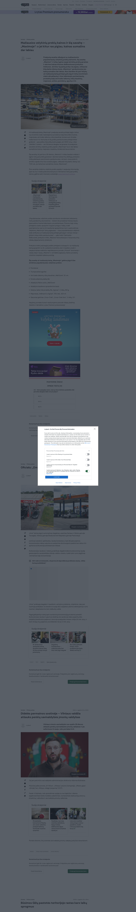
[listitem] (68, 451)
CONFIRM (57, 477)
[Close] (95, 429)
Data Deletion (59, 482)
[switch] (87, 454)
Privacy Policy (77, 482)
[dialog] (68, 456)
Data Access (68, 482)
